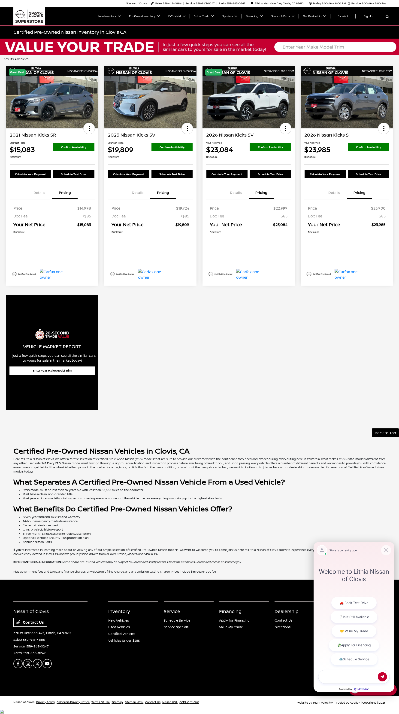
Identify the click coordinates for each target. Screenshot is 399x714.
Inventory (119, 611)
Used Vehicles (119, 627)
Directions (282, 627)
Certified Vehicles (121, 634)
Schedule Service (177, 620)
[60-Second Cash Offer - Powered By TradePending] (199, 46)
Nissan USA (170, 702)
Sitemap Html (134, 702)
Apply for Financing (234, 620)
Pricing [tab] (65, 192)
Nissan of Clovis (23, 702)
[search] (387, 17)
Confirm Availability (73, 147)
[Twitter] (37, 663)
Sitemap (117, 702)
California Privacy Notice (73, 702)
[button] (89, 128)
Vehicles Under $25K (124, 640)
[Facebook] (18, 663)
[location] (252, 3)
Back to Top (385, 432)
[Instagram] (27, 663)
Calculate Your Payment (30, 174)
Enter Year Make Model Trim (52, 370)
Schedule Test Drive (73, 174)
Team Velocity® (323, 703)
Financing (230, 611)
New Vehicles (118, 620)
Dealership (287, 611)
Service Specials (176, 627)
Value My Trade (231, 627)
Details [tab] (39, 192)
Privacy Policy (45, 702)
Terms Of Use (100, 702)
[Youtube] (47, 663)
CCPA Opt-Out (189, 702)
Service (172, 611)
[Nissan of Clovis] (29, 15)
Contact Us (33, 622)
